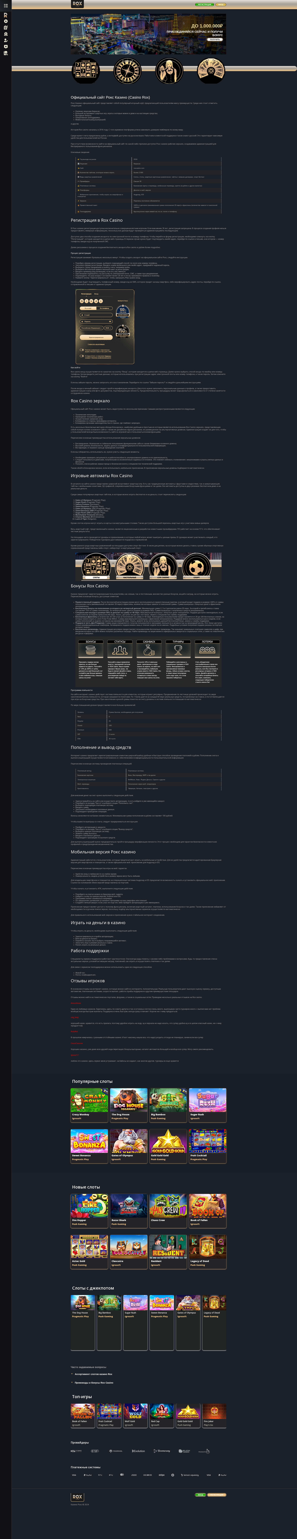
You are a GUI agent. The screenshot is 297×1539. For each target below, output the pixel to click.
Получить (215, 39)
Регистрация (204, 5)
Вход (220, 5)
